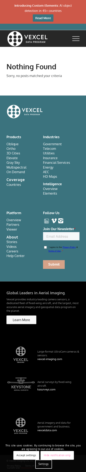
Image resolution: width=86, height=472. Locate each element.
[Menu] (74, 38)
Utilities (48, 153)
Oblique (12, 144)
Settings (43, 464)
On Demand (15, 172)
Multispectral (16, 167)
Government (52, 144)
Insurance (50, 158)
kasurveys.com (46, 389)
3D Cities (13, 153)
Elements (50, 193)
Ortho (10, 149)
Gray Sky (13, 162)
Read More (43, 18)
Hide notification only (57, 455)
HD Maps (50, 176)
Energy (48, 167)
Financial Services (56, 162)
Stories (11, 242)
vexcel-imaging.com (49, 359)
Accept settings (26, 455)
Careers (12, 251)
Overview (50, 189)
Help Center (15, 256)
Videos (11, 247)
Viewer (11, 229)
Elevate (12, 158)
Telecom (49, 149)
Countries (13, 185)
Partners (12, 224)
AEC (46, 172)
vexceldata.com (47, 430)
